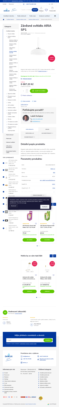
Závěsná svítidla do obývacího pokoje (13, 40)
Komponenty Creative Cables (11, 151)
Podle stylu (8, 138)
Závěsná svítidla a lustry (12, 37)
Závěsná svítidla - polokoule (13, 74)
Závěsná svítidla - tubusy (13, 67)
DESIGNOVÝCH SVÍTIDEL (17, 1)
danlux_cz (25, 362)
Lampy (9, 102)
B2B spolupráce (7, 385)
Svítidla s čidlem (11, 116)
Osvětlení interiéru (10, 31)
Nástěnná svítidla (11, 107)
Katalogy (6, 379)
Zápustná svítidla (11, 93)
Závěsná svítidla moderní (12, 44)
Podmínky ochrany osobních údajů (10, 392)
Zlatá (32, 271)
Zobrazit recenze (18, 313)
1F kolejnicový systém (13, 121)
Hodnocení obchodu (8, 387)
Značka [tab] (30, 133)
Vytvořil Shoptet (53, 404)
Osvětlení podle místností (45, 372)
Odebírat (48, 340)
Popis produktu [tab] (29, 129)
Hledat (35, 10)
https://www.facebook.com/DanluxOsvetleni (47, 359)
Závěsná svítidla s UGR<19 (13, 86)
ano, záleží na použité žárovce (47, 180)
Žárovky (9, 119)
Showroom (11, 4)
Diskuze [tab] (47, 129)
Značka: (24, 104)
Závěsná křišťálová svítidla (13, 78)
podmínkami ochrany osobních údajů (28, 343)
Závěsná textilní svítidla (12, 82)
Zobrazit (29, 291)
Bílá (54, 172)
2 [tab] (38, 245)
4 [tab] (40, 297)
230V (53, 184)
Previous (51, 204)
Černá (28, 271)
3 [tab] (39, 245)
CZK (52, 4)
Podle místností (9, 134)
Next (54, 204)
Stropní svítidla (11, 34)
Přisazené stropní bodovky (12, 97)
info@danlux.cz (36, 121)
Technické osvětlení (12, 110)
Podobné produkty (28, 137)
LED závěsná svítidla (12, 48)
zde (25, 203)
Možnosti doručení (27, 78)
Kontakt (4, 4)
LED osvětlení (11, 105)
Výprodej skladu (11, 130)
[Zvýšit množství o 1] (27, 90)
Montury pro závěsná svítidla (12, 89)
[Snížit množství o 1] (27, 92)
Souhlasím (45, 207)
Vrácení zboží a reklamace (10, 381)
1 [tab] (37, 245)
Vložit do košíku (40, 91)
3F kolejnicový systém (13, 124)
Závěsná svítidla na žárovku (13, 63)
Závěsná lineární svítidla (12, 56)
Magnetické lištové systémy (12, 127)
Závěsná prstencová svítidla (13, 71)
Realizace (6, 377)
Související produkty (47, 133)
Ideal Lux (53, 169)
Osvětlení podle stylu (44, 375)
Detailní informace (42, 71)
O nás (5, 383)
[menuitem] (10, 16)
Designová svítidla (12, 100)
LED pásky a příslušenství (9, 146)
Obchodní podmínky (8, 389)
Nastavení (13, 206)
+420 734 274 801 (27, 359)
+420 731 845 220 (37, 119)
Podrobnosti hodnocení (40, 33)
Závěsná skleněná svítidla (13, 59)
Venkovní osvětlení (10, 142)
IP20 (54, 188)
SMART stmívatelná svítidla (12, 113)
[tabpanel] (29, 225)
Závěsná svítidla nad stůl (13, 52)
